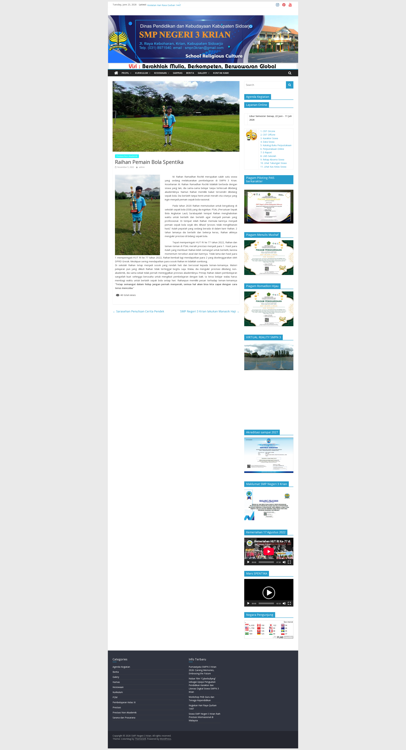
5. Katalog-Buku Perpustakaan (275, 145)
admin (142, 167)
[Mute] (284, 562)
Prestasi (117, 707)
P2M (115, 697)
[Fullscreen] (289, 562)
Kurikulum (141, 72)
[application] (268, 551)
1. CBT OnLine (267, 131)
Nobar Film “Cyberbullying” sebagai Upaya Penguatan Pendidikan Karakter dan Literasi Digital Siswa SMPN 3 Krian (204, 685)
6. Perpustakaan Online (272, 148)
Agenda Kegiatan (121, 666)
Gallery (202, 72)
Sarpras (177, 72)
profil (125, 72)
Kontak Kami (221, 72)
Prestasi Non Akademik (127, 156)
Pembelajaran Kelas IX (124, 702)
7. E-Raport (266, 152)
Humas (116, 682)
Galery (116, 676)
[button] (268, 592)
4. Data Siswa (267, 141)
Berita (190, 72)
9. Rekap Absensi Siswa (272, 159)
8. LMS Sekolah (268, 156)
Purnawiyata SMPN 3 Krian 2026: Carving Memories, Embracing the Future (202, 670)
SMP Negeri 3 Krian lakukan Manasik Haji (209, 311)
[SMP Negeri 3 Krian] (203, 16)
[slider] (266, 603)
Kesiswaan (160, 72)
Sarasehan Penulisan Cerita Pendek (138, 311)
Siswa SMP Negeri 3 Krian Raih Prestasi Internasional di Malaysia (204, 717)
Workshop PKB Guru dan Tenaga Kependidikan (171, 4)
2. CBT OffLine (267, 134)
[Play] (248, 562)
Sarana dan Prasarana (124, 717)
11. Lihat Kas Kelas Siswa (273, 166)
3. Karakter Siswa (269, 138)
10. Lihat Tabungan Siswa (273, 163)
